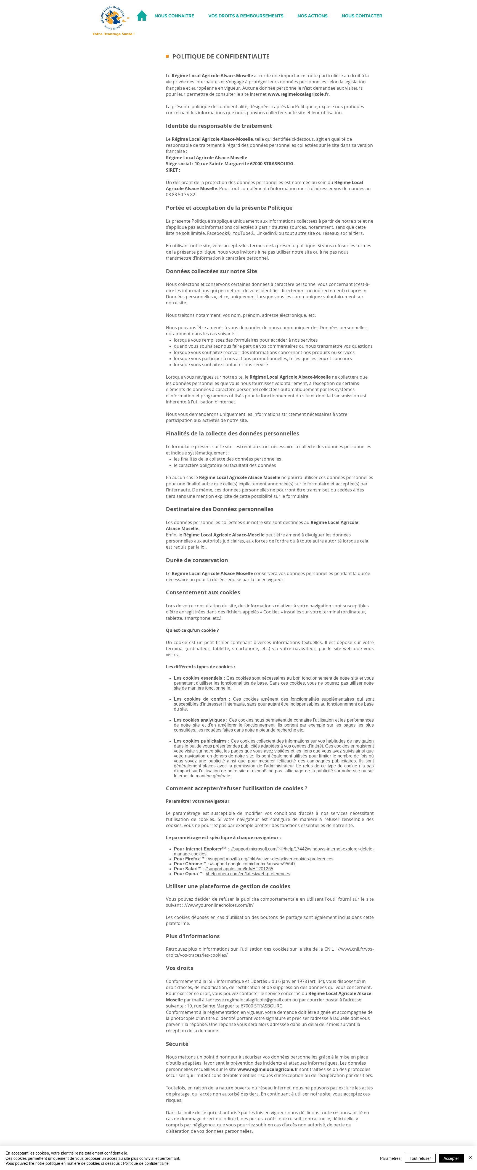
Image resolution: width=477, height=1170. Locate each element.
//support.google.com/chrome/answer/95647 (253, 863)
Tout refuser (420, 1158)
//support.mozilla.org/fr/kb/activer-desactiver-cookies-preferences (270, 859)
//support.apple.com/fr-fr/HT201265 (239, 868)
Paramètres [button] (390, 1158)
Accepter (451, 1158)
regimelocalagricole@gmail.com (258, 1000)
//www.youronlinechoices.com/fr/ (219, 905)
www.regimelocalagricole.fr (298, 94)
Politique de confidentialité (146, 1163)
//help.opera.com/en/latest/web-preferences (248, 873)
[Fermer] (470, 1158)
